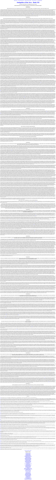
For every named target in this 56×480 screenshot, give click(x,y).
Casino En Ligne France (28, 473)
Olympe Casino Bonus (28, 475)
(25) (19, 359)
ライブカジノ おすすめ (28, 471)
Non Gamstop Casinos (34, 0)
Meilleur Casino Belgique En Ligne (28, 468)
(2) (32, 13)
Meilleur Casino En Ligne (28, 456)
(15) (35, 215)
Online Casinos (28, 463)
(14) (0, 420)
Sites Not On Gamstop (28, 464)
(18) (0, 429)
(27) (44, 377)
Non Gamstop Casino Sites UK (28, 458)
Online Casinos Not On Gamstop (27, 0)
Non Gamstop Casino (28, 454)
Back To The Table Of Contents (28, 450)
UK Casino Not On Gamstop (28, 459)
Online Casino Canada (28, 457)
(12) (0, 417)
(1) (41, 11)
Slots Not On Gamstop (28, 460)
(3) (0, 401)
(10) (0, 413)
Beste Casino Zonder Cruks (21, 0)
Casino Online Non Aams (28, 466)
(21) (18, 314)
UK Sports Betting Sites (28, 465)
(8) (0, 90)
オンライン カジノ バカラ (28, 470)
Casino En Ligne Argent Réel (28, 474)
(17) (0, 427)
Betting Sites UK (16, 0)
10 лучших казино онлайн (28, 472)
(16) (0, 425)
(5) (40, 46)
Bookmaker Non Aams (28, 469)
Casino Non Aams (28, 462)
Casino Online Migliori (39, 0)
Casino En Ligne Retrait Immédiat (28, 478)
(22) (0, 436)
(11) (46, 111)
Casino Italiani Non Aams (28, 455)
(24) (16, 329)
